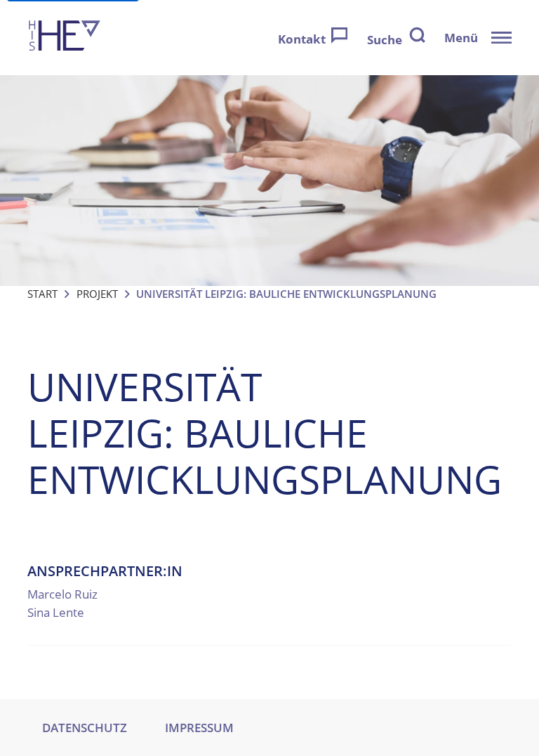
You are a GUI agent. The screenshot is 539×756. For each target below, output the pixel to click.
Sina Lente (55, 612)
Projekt (97, 294)
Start (42, 294)
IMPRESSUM (199, 727)
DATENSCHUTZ (84, 727)
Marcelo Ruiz (62, 594)
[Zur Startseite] (64, 37)
